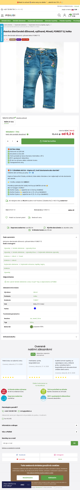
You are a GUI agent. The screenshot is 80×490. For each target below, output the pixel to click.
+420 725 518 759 (9, 9)
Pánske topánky (65, 21)
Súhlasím (52, 478)
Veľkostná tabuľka (9, 337)
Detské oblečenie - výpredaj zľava (24, 248)
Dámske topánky (51, 21)
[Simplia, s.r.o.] (57, 487)
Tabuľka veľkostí (21, 118)
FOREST (35, 300)
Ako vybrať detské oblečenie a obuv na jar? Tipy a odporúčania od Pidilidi (31, 282)
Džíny (32, 322)
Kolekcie (7, 256)
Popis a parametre (9, 237)
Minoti (14, 256)
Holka (35, 296)
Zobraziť (76, 6)
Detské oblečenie (19, 21)
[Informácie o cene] (59, 134)
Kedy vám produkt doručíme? (16, 134)
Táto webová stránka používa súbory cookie (40, 473)
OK (74, 443)
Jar (31, 318)
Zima (39, 318)
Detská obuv (6, 21)
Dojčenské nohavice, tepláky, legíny (39, 25)
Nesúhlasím (28, 478)
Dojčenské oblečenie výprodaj (48, 252)
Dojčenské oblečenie (35, 21)
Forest (21, 256)
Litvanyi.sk (39, 487)
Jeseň (35, 318)
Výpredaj (7, 248)
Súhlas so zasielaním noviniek (11, 448)
